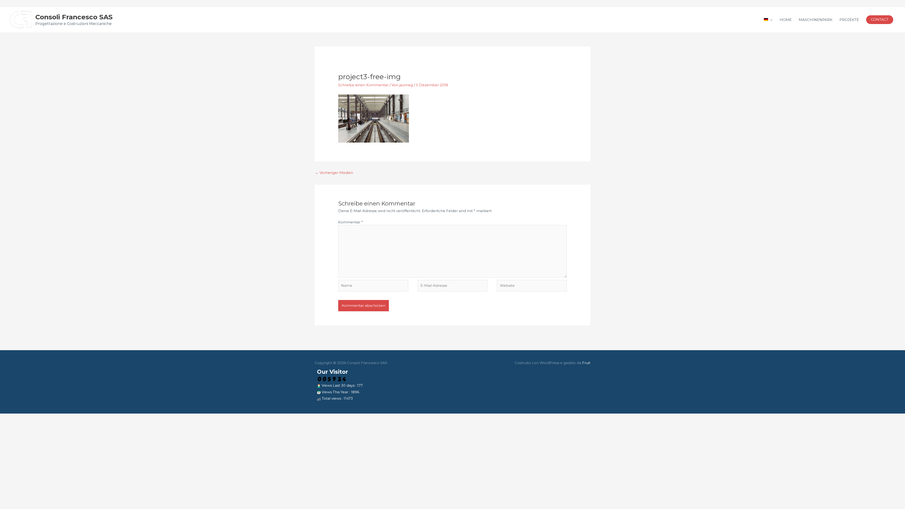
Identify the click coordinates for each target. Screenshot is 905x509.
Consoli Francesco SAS (74, 17)
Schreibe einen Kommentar (363, 85)
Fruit (586, 363)
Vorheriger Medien (334, 172)
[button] (879, 19)
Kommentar (350, 222)
